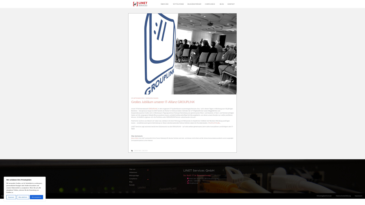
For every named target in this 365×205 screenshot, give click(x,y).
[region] (25, 189)
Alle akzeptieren (36, 197)
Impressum (358, 196)
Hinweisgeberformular (324, 196)
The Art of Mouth (214, 123)
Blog (222, 4)
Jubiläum (145, 150)
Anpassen (11, 197)
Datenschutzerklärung (343, 196)
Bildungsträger (194, 4)
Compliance (210, 4)
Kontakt (231, 4)
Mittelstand (178, 4)
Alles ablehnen (22, 197)
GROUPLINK (153, 109)
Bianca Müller (134, 138)
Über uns (164, 4)
